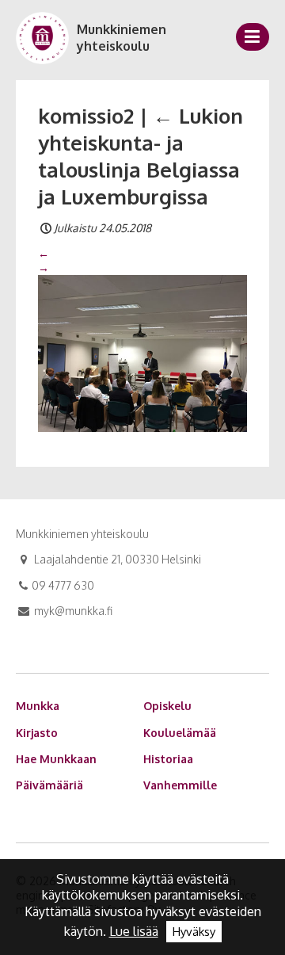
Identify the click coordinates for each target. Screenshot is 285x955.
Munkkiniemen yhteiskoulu (121, 37)
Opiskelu (167, 705)
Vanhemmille (180, 785)
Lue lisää (133, 931)
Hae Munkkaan (56, 759)
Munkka (37, 705)
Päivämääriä (49, 785)
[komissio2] (142, 353)
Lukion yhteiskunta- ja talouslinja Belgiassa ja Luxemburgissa (140, 155)
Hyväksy (194, 931)
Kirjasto (37, 732)
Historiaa (168, 759)
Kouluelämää (179, 732)
